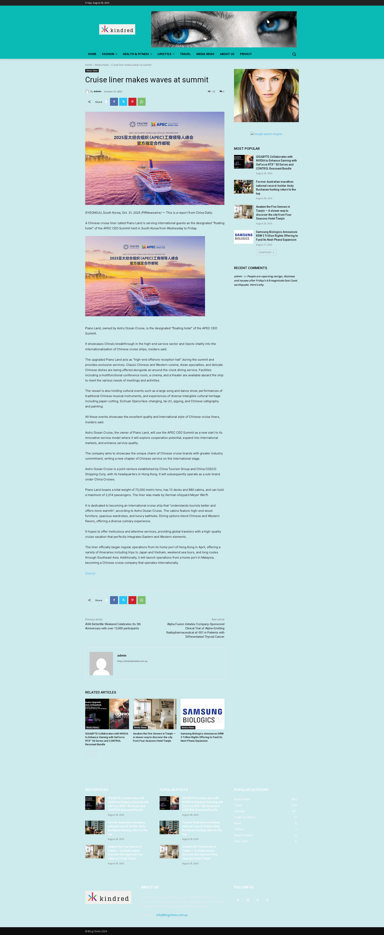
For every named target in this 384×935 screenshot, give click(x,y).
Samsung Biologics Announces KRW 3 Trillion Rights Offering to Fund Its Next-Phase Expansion (202, 737)
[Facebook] (114, 102)
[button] (294, 54)
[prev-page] (87, 754)
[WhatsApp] (142, 102)
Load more (265, 252)
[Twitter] (123, 102)
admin (97, 91)
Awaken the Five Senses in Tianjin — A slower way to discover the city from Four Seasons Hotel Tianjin (154, 737)
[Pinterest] (132, 102)
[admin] (87, 91)
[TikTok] (257, 900)
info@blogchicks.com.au (172, 915)
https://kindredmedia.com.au (132, 661)
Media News (102, 65)
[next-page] (94, 754)
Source (90, 573)
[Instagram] (248, 900)
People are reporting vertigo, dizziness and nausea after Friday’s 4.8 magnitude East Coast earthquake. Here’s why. (265, 280)
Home (88, 65)
